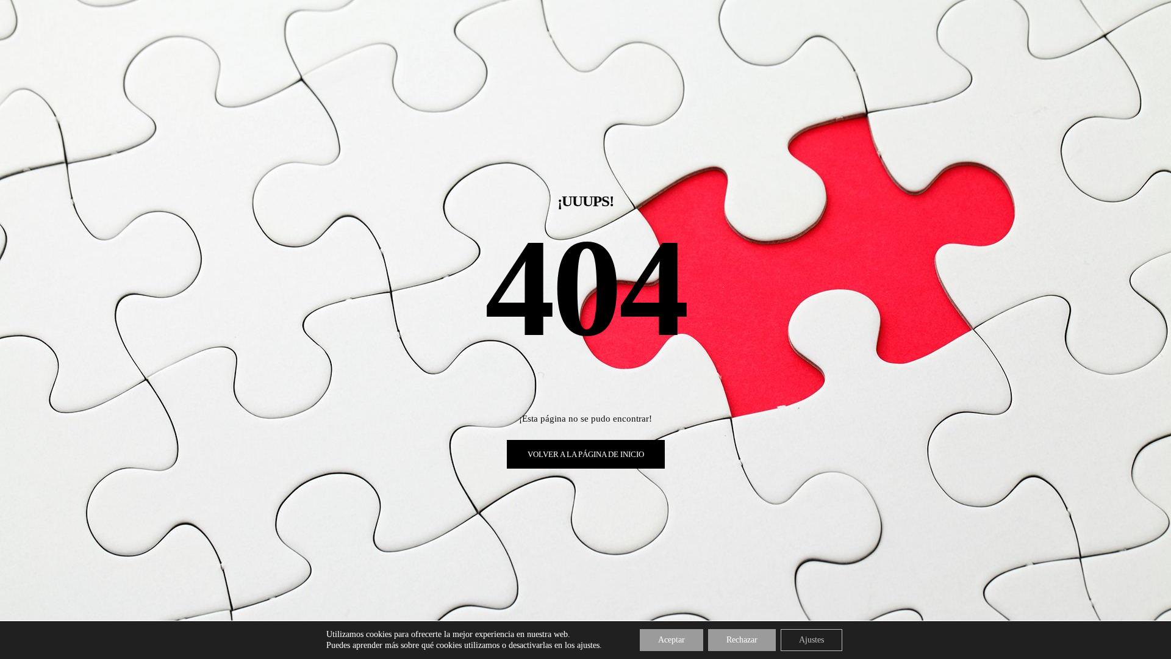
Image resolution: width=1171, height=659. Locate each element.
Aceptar (671, 639)
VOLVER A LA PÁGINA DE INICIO (586, 454)
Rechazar (741, 639)
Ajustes (811, 639)
